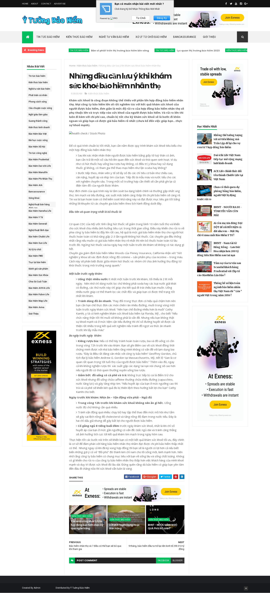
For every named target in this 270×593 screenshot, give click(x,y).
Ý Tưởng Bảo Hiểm (80, 588)
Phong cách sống (38, 101)
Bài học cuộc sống (38, 140)
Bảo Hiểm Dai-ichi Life (40, 166)
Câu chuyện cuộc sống (40, 108)
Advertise (60, 4)
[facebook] (226, 3)
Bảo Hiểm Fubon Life (39, 294)
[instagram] (241, 3)
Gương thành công (38, 121)
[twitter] (231, 3)
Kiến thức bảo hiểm (224, 50)
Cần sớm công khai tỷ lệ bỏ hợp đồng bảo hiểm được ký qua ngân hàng (87, 524)
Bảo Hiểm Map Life (38, 301)
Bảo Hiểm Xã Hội (37, 146)
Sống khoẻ (34, 198)
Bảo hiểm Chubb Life (39, 236)
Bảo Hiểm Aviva (36, 307)
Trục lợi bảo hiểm (37, 262)
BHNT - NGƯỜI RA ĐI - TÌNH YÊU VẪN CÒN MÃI (228, 211)
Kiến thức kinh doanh (39, 127)
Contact (46, 4)
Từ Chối (140, 18)
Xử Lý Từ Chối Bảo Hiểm (151, 36)
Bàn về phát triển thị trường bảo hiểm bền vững (108, 50)
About (34, 4)
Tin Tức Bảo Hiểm (48, 36)
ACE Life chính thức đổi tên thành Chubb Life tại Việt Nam (228, 175)
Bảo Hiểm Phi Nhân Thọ (40, 179)
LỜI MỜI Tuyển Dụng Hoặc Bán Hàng (124, 526)
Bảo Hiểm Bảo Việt (38, 134)
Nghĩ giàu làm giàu (38, 114)
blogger (178, 560)
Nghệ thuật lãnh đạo (39, 230)
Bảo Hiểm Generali (38, 224)
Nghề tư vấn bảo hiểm (39, 89)
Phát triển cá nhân (38, 95)
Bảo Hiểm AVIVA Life (39, 288)
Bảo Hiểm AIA (35, 185)
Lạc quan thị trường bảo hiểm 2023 (186, 50)
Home (25, 4)
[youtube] (236, 3)
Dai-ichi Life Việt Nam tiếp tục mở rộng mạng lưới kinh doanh (228, 159)
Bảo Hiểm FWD (36, 256)
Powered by (105, 18)
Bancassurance (184, 36)
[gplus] (246, 3)
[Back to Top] (246, 588)
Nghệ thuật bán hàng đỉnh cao (39, 205)
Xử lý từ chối (35, 249)
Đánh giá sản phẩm (38, 268)
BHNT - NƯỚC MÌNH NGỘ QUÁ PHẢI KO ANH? (162, 526)
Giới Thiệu (209, 36)
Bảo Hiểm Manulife (38, 172)
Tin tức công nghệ (38, 153)
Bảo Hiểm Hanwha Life (40, 211)
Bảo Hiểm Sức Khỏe (38, 275)
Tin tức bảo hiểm (66, 50)
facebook (163, 560)
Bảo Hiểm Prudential (39, 159)
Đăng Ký (162, 18)
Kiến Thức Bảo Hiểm (79, 36)
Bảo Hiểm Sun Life (38, 243)
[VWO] (114, 18)
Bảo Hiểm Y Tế (36, 217)
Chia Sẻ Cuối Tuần (38, 281)
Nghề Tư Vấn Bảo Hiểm (114, 36)
